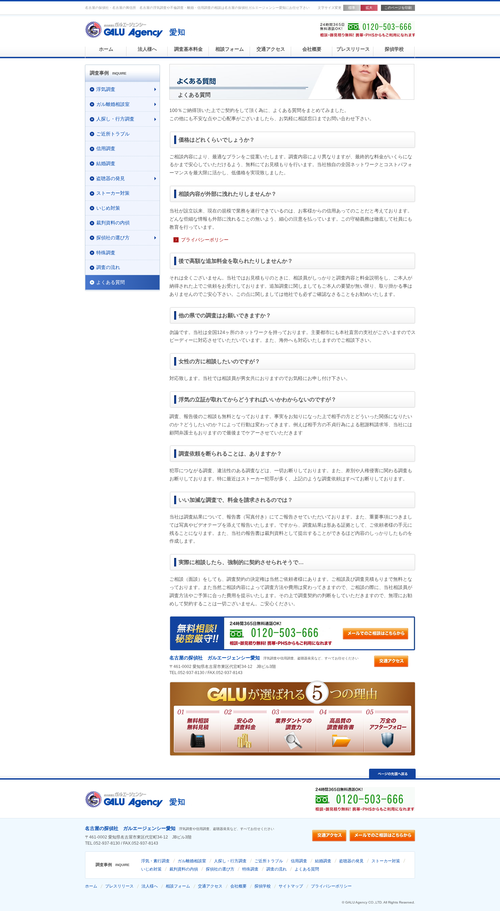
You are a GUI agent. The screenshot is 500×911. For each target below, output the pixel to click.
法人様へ (147, 49)
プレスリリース (353, 49)
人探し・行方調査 (230, 861)
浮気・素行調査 (155, 861)
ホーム (106, 49)
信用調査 (299, 861)
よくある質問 (307, 869)
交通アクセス (270, 49)
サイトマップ (291, 886)
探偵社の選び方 (220, 869)
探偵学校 (394, 49)
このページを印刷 (398, 8)
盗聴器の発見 (351, 861)
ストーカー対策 (385, 861)
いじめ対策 (151, 869)
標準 (351, 8)
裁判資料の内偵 (183, 869)
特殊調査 (250, 869)
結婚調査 (323, 861)
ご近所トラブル (268, 861)
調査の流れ (276, 869)
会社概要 (311, 49)
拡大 (369, 8)
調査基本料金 (188, 49)
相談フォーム (229, 49)
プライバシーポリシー (205, 239)
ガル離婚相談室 (192, 861)
